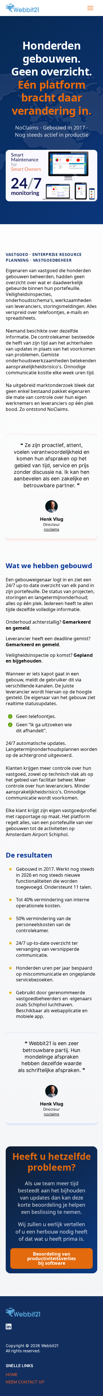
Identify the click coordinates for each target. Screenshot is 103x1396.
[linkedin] (8, 1326)
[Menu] (90, 8)
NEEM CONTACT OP (25, 1381)
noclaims (51, 529)
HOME (11, 1374)
